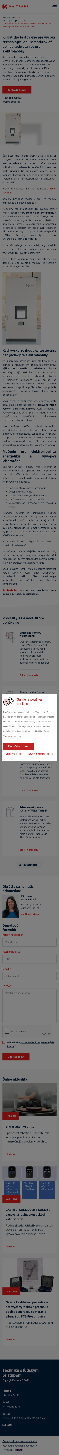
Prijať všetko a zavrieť (18, 746)
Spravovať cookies (15, 754)
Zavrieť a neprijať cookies (41, 754)
